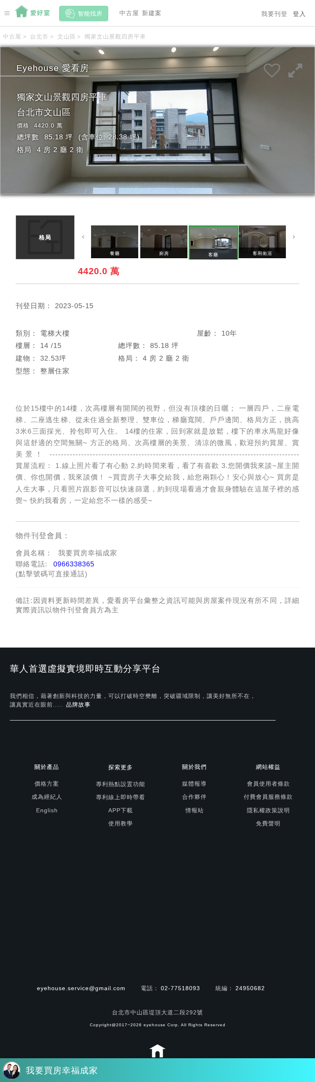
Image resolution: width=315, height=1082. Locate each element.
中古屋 (129, 12)
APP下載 (120, 810)
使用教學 (120, 823)
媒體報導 (194, 783)
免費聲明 (268, 823)
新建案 (152, 12)
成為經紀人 (47, 796)
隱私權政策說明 (268, 810)
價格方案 (46, 783)
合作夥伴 (194, 796)
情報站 (194, 810)
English (47, 810)
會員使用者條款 (268, 783)
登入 (299, 13)
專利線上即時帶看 (120, 797)
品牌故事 (78, 704)
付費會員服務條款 (268, 796)
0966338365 (73, 564)
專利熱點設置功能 (120, 784)
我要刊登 (274, 13)
